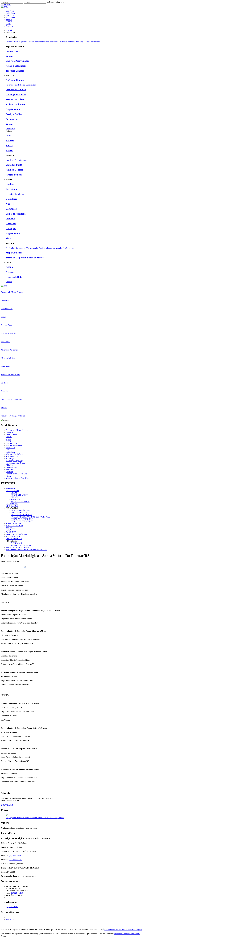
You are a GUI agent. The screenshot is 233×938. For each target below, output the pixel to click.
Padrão (15, 85)
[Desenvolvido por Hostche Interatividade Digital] (122, 930)
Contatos (9, 26)
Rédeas (8, 476)
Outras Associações (77, 42)
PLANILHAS (16, 543)
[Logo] (4, 286)
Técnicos (38, 42)
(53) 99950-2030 (15, 860)
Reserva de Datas (14, 277)
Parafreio (9, 472)
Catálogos (11, 228)
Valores (9, 56)
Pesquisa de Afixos (15, 99)
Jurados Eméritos (12, 248)
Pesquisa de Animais (16, 89)
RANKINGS (11, 532)
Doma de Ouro (11, 434)
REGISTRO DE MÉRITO (16, 534)
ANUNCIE (10, 919)
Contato (9, 282)
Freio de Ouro (11, 443)
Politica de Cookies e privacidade (127, 934)
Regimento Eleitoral (26, 42)
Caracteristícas (31, 85)
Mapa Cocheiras (14, 252)
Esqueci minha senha (57, 2)
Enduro (9, 437)
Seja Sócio (10, 11)
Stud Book (10, 15)
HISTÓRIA (10, 488)
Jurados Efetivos (26, 248)
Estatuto (15, 42)
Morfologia (10, 458)
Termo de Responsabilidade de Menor (24, 257)
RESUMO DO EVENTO (21, 545)
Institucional (10, 13)
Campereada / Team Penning (17, 430)
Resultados (11, 209)
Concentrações (19, 495)
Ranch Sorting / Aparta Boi (16, 474)
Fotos (8, 135)
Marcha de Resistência (14, 454)
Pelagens (21, 85)
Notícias (9, 20)
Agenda (10, 272)
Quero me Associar (13, 51)
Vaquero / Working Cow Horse (18, 478)
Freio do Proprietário (14, 445)
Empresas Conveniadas (17, 61)
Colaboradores (64, 42)
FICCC (9, 441)
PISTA (8, 530)
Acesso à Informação (16, 66)
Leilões (8, 24)
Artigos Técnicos (14, 174)
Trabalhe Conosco (15, 70)
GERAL (14, 493)
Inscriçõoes (11, 189)
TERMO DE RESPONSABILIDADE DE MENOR (26, 550)
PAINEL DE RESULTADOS (17, 547)
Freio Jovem (10, 448)
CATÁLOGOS (12, 504)
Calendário (11, 199)
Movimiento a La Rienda (15, 463)
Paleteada (9, 469)
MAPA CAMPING (13, 523)
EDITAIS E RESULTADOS (22, 521)
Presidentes (54, 42)
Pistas (9, 238)
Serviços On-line (14, 114)
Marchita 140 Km (12, 456)
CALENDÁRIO (12, 491)
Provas (14, 497)
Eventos (9, 22)
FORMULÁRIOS (13, 536)
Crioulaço (9, 432)
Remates (15, 499)
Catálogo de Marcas (16, 94)
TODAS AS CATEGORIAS (22, 519)
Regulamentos (13, 109)
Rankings (10, 184)
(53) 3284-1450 (17, 893)
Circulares (11, 223)
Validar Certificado (15, 104)
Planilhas (10, 218)
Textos (17, 160)
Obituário (9, 465)
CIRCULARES (12, 506)
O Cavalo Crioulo (15, 80)
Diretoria (45, 42)
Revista (9, 150)
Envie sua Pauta (14, 164)
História (9, 42)
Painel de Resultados (16, 213)
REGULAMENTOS (14, 539)
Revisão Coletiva (20, 502)
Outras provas (11, 467)
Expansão (9, 439)
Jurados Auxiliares (40, 248)
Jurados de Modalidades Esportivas (60, 248)
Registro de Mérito (15, 194)
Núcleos (96, 42)
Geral (8, 450)
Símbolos (89, 42)
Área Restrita (6, 5)
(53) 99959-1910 (15, 855)
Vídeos (9, 145)
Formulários (10, 17)
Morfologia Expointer (14, 461)
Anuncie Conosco (14, 169)
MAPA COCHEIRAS (14, 526)
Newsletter (10, 160)
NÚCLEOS (10, 528)
